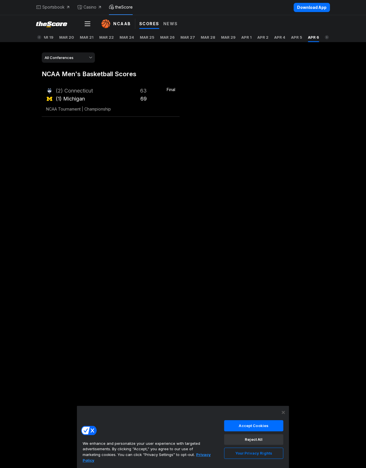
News (170, 23)
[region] (183, 437)
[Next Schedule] (327, 37)
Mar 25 (147, 37)
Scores (149, 23)
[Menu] (87, 23)
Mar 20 (66, 37)
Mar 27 (187, 37)
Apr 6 (313, 37)
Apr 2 (262, 37)
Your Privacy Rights (253, 453)
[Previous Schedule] (39, 37)
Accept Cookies (253, 425)
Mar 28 (208, 37)
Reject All (253, 439)
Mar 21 (87, 37)
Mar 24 (127, 37)
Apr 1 (246, 37)
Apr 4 (279, 37)
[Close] (283, 412)
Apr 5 (296, 37)
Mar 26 (167, 37)
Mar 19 (46, 37)
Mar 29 (228, 37)
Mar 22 (106, 37)
